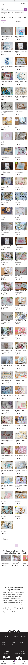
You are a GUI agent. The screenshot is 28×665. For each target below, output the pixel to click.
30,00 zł (3, 339)
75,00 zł (17, 204)
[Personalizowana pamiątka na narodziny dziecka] (21, 181)
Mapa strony (4, 646)
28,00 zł (17, 69)
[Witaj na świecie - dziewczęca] (7, 241)
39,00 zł (17, 129)
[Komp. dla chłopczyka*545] (7, 390)
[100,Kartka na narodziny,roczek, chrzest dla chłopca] (7, 480)
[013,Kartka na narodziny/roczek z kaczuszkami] (21, 495)
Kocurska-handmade (19, 67)
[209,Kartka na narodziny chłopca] (7, 525)
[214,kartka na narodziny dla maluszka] (21, 375)
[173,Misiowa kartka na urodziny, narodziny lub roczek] (21, 480)
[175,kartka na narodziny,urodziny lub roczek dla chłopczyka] (7, 465)
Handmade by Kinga (5, 38)
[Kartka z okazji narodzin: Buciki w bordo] (7, 76)
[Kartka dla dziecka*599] (7, 91)
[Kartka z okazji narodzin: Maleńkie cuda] (7, 256)
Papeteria (11, 12)
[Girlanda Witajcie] (7, 151)
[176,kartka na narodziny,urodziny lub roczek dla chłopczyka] (21, 465)
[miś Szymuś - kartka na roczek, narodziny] (21, 420)
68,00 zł (3, 369)
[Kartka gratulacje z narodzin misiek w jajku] (7, 121)
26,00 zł (3, 458)
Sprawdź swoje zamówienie (21, 1)
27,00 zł (17, 309)
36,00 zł (3, 249)
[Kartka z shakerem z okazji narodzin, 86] (7, 61)
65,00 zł (3, 114)
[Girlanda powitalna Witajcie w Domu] (7, 31)
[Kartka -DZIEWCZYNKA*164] (21, 256)
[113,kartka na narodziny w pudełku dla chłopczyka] (21, 435)
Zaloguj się (24, 663)
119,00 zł (4, 294)
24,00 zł (3, 144)
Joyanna (16, 112)
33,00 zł (3, 279)
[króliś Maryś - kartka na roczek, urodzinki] (21, 121)
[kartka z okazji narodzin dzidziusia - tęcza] (21, 301)
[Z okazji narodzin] (21, 106)
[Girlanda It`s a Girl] (21, 271)
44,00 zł (17, 384)
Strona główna (4, 12)
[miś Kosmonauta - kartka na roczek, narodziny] (7, 211)
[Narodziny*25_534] (7, 331)
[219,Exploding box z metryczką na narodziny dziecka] (21, 316)
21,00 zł (17, 40)
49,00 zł (17, 414)
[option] (6, 561)
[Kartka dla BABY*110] (7, 196)
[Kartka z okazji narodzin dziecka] (21, 61)
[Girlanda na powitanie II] (7, 435)
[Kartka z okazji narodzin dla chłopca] (21, 31)
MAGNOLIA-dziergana (19, 38)
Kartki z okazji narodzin (7, 13)
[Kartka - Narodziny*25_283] (7, 450)
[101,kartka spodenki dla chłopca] (7, 510)
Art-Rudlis (3, 142)
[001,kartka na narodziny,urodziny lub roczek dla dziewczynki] (21, 405)
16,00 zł (3, 204)
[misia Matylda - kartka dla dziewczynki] (21, 331)
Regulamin (4, 642)
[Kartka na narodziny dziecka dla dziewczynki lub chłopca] (21, 286)
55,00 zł (17, 144)
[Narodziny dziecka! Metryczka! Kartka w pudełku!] (21, 196)
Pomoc (3, 644)
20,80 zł (3, 129)
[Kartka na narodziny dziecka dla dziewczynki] (21, 241)
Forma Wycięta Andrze (19, 82)
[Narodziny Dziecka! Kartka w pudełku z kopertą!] (7, 106)
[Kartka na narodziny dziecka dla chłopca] (21, 76)
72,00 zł (17, 234)
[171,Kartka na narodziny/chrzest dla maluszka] (21, 226)
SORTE (16, 142)
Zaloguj (12, 647)
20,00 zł (3, 99)
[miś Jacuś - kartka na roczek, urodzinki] (21, 360)
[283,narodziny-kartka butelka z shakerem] (21, 151)
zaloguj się (23, 3)
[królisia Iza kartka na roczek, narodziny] (21, 450)
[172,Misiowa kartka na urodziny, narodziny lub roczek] (21, 510)
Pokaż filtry (3, 20)
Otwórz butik (13, 642)
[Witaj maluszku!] (7, 136)
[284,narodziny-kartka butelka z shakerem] (7, 46)
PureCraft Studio (4, 112)
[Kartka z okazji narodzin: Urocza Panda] (7, 181)
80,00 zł (3, 40)
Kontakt (21, 642)
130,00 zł (17, 99)
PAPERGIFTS (3, 127)
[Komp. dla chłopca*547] (7, 360)
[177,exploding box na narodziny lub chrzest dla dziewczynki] (7, 286)
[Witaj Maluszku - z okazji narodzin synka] (7, 166)
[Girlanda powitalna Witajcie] (7, 345)
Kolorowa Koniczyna (5, 67)
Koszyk (13, 663)
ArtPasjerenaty (4, 52)
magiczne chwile (4, 97)
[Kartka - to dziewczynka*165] (7, 301)
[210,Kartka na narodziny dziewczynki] (21, 345)
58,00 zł (3, 54)
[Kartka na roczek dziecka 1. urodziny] (21, 136)
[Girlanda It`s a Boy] (7, 316)
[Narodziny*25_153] (7, 420)
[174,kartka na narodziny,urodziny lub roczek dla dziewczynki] (7, 495)
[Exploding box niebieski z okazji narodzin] (21, 91)
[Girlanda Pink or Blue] (7, 226)
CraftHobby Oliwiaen (19, 52)
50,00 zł (17, 279)
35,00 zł (17, 369)
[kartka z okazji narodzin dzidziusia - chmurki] (7, 271)
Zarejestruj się (14, 646)
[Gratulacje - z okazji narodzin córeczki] (21, 46)
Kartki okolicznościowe (19, 12)
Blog (12, 644)
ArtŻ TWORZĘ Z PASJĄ (19, 97)
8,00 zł (17, 114)
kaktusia (16, 127)
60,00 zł (17, 84)
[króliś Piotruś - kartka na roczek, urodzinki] (21, 390)
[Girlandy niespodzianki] (7, 375)
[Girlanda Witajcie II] (7, 405)
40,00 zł (17, 54)
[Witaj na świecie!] (21, 211)
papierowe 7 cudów (5, 82)
